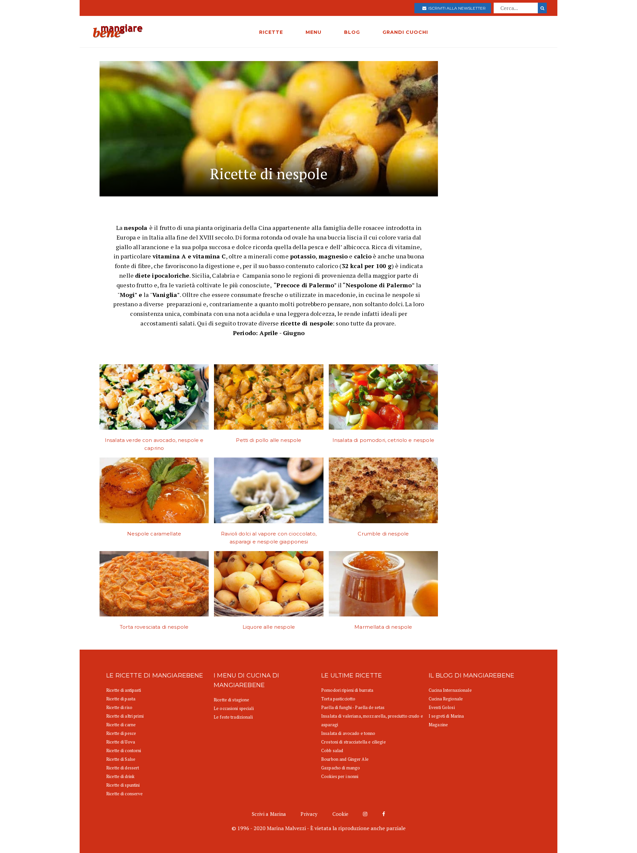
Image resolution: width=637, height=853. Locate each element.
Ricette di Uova (120, 742)
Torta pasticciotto (338, 699)
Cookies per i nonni (339, 776)
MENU (313, 32)
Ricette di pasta (120, 699)
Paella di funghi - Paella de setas (353, 707)
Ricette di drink (120, 776)
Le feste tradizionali (233, 717)
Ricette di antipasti (123, 690)
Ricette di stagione (231, 700)
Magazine (438, 725)
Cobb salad (332, 750)
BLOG (352, 32)
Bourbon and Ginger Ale (345, 759)
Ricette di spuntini (123, 785)
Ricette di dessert (122, 768)
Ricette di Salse (120, 759)
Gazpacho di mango (340, 768)
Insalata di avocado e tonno (348, 733)
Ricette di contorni (123, 750)
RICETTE (271, 32)
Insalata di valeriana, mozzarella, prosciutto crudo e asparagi (372, 720)
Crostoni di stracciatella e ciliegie (353, 742)
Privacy (309, 814)
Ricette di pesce (121, 733)
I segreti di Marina (446, 716)
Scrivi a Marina (269, 814)
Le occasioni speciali (234, 708)
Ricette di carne (121, 725)
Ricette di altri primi (125, 716)
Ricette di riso (119, 707)
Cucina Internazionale (450, 690)
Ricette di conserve (124, 794)
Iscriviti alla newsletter (456, 8)
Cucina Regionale (446, 699)
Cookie (340, 814)
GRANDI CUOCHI (405, 32)
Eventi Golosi (442, 707)
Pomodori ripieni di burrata (347, 690)
